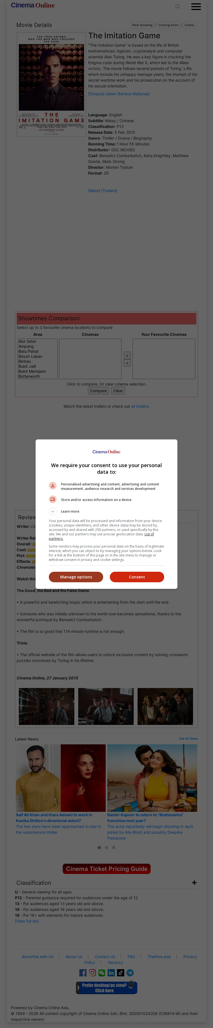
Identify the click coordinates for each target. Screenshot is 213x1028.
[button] (106, 511)
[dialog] (107, 514)
